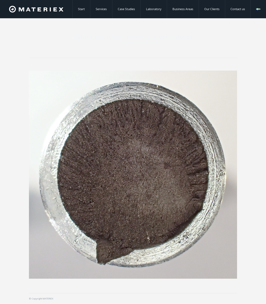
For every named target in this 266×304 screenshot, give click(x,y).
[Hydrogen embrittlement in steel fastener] (133, 175)
